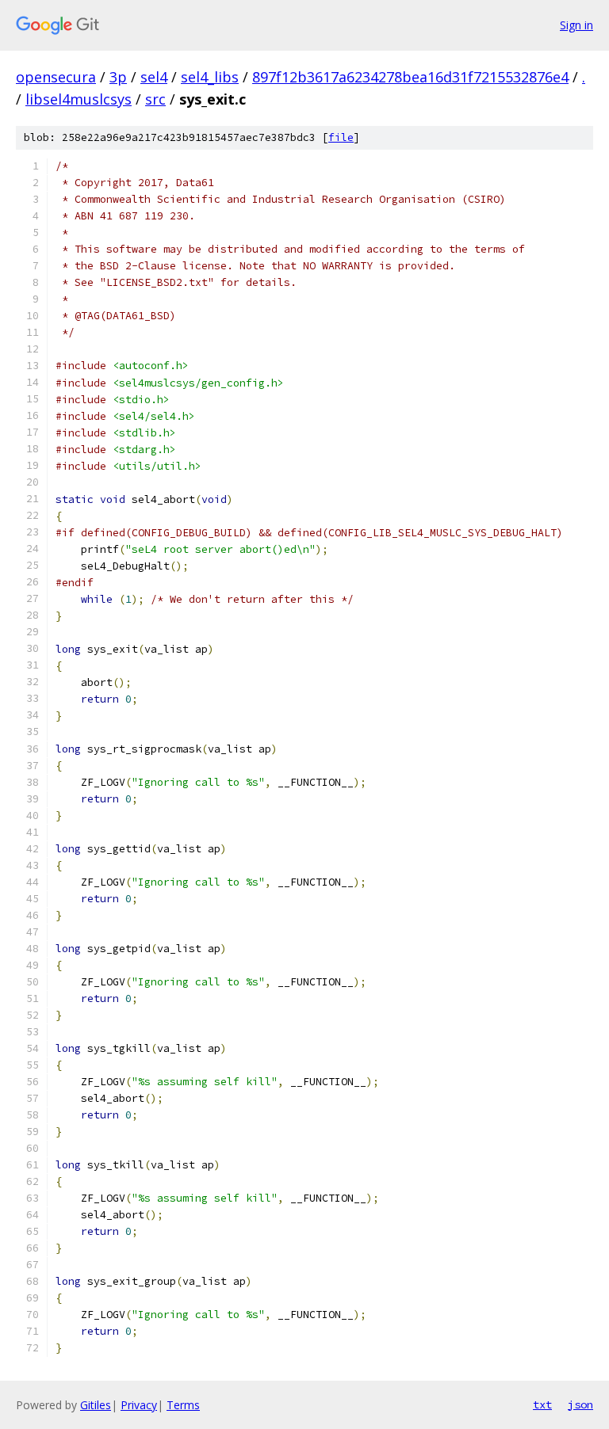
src (155, 99)
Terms (183, 1404)
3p (118, 76)
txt (542, 1404)
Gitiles (95, 1404)
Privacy (139, 1404)
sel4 (153, 76)
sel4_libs (210, 76)
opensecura (56, 76)
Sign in (576, 24)
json (580, 1404)
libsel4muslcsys (78, 99)
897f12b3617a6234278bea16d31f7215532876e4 (410, 76)
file (341, 137)
